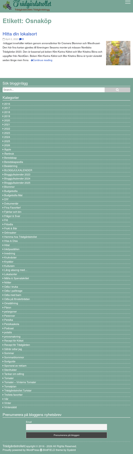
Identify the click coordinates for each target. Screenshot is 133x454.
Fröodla (8, 224)
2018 (7, 112)
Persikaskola (11, 324)
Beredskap (10, 158)
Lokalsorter (10, 274)
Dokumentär (11, 203)
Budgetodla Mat (13, 195)
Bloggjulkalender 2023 (17, 174)
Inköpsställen (11, 249)
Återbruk (9, 153)
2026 (7, 145)
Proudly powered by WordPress (21, 450)
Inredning (9, 253)
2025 (7, 141)
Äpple (7, 149)
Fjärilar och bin (12, 212)
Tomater (9, 378)
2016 (7, 104)
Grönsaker (10, 232)
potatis (8, 332)
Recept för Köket (13, 340)
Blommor (9, 187)
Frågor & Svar (12, 216)
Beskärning (10, 166)
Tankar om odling (14, 374)
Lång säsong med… (15, 270)
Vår (6, 399)
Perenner (9, 316)
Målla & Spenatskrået (16, 278)
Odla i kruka (11, 286)
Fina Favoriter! (12, 207)
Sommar (9, 353)
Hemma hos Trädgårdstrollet (20, 237)
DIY (6, 199)
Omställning (11, 303)
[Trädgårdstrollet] (27, 10)
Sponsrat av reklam (15, 365)
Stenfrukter (10, 370)
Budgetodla (11, 191)
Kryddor (8, 261)
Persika (8, 320)
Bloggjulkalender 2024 (17, 178)
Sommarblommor (14, 357)
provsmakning (12, 336)
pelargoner (10, 311)
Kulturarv (9, 266)
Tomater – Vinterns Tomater (20, 382)
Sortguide (9, 361)
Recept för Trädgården (17, 345)
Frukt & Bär (10, 228)
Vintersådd (10, 407)
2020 (7, 120)
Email (29, 421)
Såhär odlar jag (13, 349)
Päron (7, 307)
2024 (7, 137)
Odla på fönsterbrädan (17, 299)
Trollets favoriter (13, 394)
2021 (7, 124)
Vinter (7, 403)
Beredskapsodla (13, 162)
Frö (6, 220)
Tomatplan (10, 386)
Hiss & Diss (11, 241)
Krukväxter (10, 257)
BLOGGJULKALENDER (18, 170)
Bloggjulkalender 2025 (17, 183)
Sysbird (71, 450)
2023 (7, 133)
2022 (7, 128)
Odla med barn (12, 295)
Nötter (7, 282)
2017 (7, 108)
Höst (7, 245)
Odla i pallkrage (13, 291)
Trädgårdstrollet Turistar (17, 390)
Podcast (9, 328)
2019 (7, 116)
